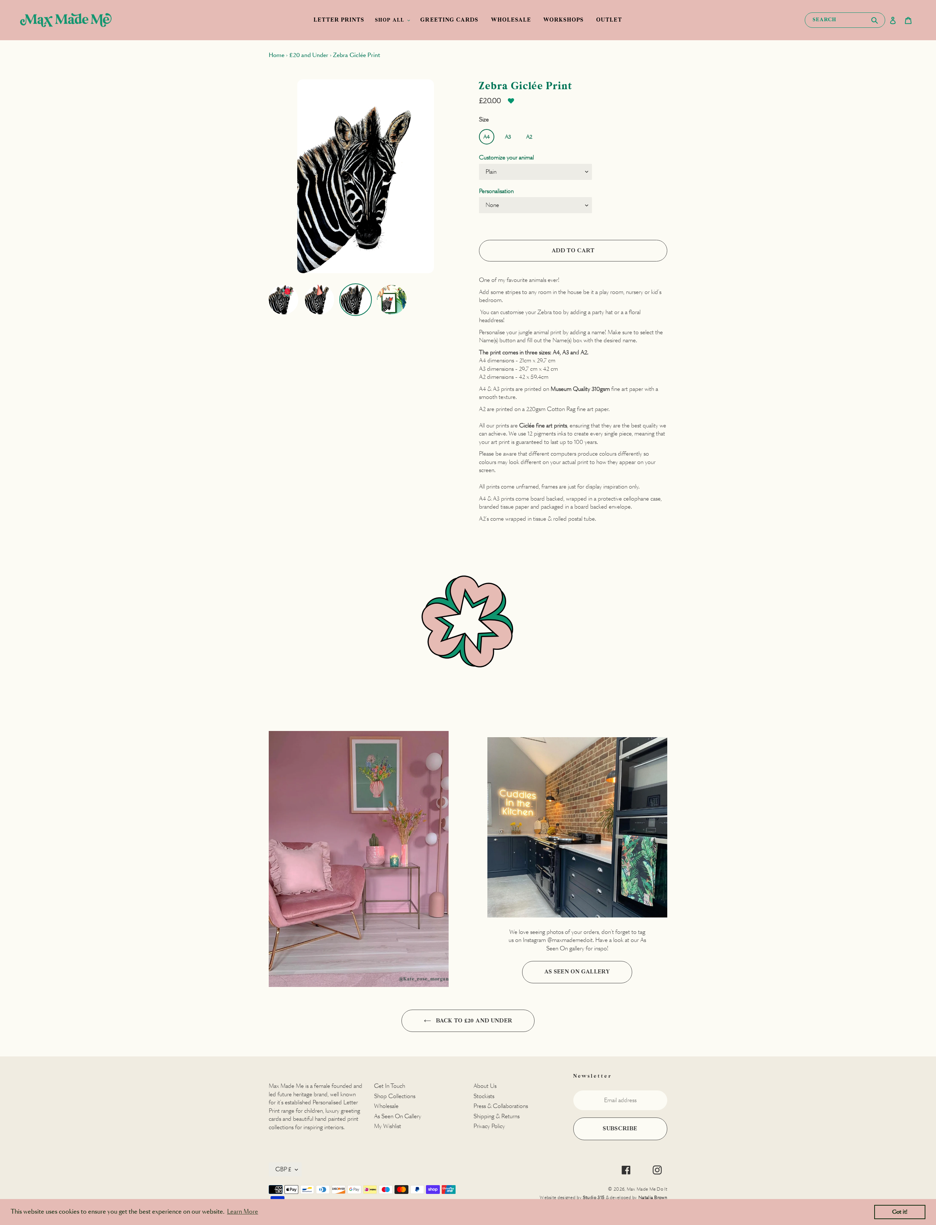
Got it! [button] (899, 1211)
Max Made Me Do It (647, 1189)
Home (276, 55)
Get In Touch (389, 1086)
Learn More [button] (242, 1211)
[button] (511, 104)
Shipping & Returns (496, 1116)
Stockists (483, 1096)
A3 (508, 136)
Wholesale (386, 1106)
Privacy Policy (489, 1126)
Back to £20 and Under (474, 1020)
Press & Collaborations (500, 1106)
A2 (529, 136)
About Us (485, 1086)
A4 (486, 136)
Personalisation (496, 191)
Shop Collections (394, 1096)
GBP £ (283, 1169)
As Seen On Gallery (577, 971)
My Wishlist (387, 1126)
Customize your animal (506, 157)
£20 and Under (308, 55)
